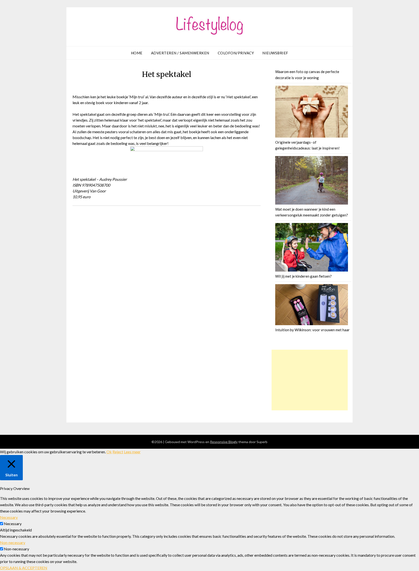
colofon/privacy (236, 53)
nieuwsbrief (275, 53)
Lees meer (132, 451)
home (137, 53)
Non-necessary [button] (12, 542)
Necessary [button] (9, 517)
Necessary (13, 523)
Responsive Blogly (224, 442)
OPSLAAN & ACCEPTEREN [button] (23, 567)
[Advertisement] (310, 380)
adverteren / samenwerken (180, 53)
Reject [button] (118, 451)
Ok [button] (109, 451)
